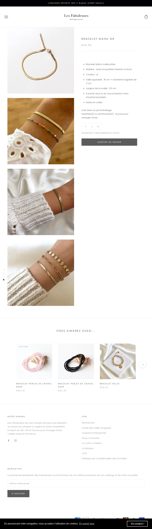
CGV (84, 453)
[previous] (9, 364)
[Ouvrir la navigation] (6, 17)
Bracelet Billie (110, 383)
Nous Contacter (90, 438)
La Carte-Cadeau (92, 443)
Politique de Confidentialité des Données (104, 458)
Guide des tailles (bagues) (96, 427)
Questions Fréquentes (94, 432)
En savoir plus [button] (86, 523)
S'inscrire (18, 493)
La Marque (87, 448)
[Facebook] (8, 440)
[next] (142, 364)
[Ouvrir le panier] (146, 16)
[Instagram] (15, 440)
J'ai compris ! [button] (137, 523)
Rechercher (88, 422)
